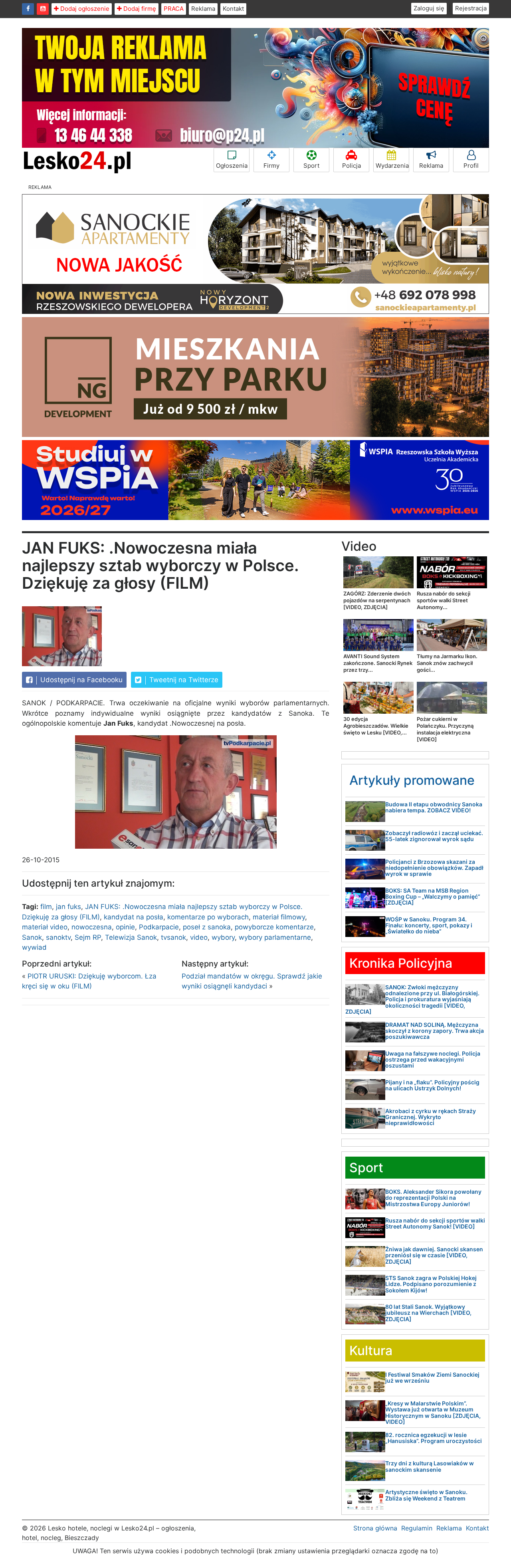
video (199, 937)
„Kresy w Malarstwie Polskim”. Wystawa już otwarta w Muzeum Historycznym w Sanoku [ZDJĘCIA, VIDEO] (433, 1412)
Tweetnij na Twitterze (182, 680)
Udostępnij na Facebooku (80, 680)
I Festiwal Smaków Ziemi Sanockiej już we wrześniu (432, 1377)
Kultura (370, 1350)
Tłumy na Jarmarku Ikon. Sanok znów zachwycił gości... (447, 663)
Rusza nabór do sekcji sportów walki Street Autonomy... (443, 600)
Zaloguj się (429, 8)
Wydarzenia (392, 165)
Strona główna (375, 1528)
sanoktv (58, 937)
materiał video (44, 927)
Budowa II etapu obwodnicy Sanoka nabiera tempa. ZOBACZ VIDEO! (433, 807)
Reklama (203, 8)
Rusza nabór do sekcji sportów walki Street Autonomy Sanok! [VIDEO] (435, 1223)
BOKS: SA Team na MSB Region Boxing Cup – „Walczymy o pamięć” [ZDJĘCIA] (432, 896)
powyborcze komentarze (274, 927)
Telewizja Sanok (131, 937)
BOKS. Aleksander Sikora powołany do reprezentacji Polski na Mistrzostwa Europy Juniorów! (433, 1197)
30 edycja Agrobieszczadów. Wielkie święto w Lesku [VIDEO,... (375, 726)
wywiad (34, 947)
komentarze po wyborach (208, 917)
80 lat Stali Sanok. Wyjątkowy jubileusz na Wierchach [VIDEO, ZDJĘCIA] (428, 1312)
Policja (351, 165)
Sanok (32, 937)
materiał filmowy (279, 917)
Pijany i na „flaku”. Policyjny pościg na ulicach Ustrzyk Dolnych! (432, 1085)
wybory (223, 937)
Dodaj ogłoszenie (84, 8)
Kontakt (233, 8)
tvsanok (173, 937)
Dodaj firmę (139, 8)
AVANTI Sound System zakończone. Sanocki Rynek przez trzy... (377, 663)
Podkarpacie (159, 927)
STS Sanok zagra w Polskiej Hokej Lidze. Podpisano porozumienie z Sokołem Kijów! (431, 1284)
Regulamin (416, 1528)
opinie (125, 927)
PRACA (174, 8)
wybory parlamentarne (275, 937)
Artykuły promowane (412, 780)
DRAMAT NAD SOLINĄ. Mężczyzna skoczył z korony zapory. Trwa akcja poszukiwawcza (434, 1030)
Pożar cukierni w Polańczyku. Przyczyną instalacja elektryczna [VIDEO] (445, 729)
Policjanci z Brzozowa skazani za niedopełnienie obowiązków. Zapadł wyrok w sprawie (434, 867)
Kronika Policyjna (400, 963)
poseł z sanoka (207, 927)
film (46, 907)
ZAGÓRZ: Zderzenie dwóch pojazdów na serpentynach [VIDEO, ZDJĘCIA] (377, 600)
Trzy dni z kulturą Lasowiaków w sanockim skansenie (429, 1466)
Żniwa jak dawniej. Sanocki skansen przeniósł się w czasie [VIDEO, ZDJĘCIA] (434, 1255)
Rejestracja (471, 8)
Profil (471, 165)
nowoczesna (91, 927)
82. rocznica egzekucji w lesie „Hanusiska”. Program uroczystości (433, 1437)
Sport (311, 165)
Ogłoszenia (232, 165)
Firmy (271, 165)
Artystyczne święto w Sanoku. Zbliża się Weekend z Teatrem (426, 1495)
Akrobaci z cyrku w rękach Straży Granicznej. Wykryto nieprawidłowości (430, 1117)
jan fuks (68, 907)
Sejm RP (88, 937)
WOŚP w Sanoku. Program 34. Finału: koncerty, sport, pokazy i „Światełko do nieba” (428, 925)
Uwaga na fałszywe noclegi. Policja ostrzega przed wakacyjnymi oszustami (432, 1059)
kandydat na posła (133, 917)
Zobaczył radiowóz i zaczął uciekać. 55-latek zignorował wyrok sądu (434, 836)
